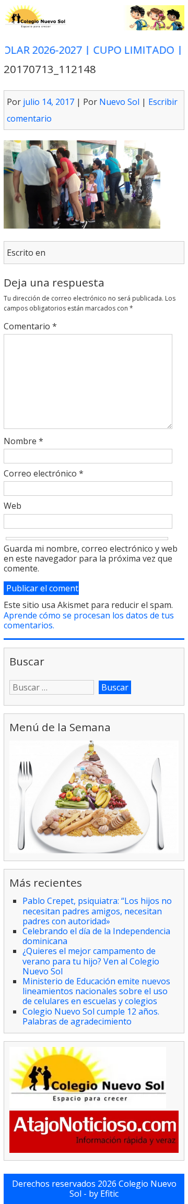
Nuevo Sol (119, 102)
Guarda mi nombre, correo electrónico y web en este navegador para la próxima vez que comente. (91, 559)
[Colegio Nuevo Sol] (94, 27)
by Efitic (104, 1193)
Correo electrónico (44, 474)
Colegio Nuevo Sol (123, 1188)
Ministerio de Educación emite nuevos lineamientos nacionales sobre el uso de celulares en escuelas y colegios (96, 991)
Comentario (30, 326)
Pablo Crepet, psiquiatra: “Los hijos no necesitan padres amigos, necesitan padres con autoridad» (97, 910)
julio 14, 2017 (48, 102)
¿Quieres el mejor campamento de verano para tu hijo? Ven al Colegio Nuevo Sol (90, 960)
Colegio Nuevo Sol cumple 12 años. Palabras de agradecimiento (90, 1016)
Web (12, 506)
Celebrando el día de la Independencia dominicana (96, 936)
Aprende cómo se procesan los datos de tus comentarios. (89, 620)
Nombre (23, 441)
